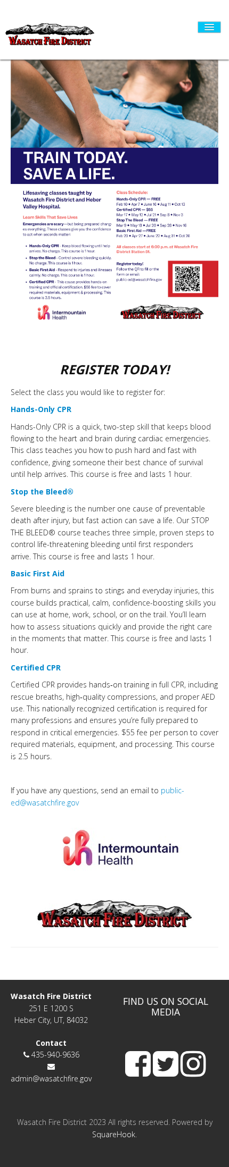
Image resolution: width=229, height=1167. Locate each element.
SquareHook (113, 1134)
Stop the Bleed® (42, 491)
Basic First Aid (37, 573)
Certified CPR (36, 667)
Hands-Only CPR (42, 409)
